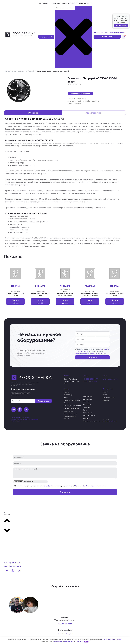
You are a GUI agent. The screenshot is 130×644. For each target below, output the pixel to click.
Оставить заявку (121, 25)
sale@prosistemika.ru (117, 33)
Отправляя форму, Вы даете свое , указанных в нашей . (92, 351)
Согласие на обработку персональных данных (24, 419)
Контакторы (87, 404)
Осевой (31, 71)
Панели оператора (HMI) (72, 400)
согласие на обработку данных (49, 486)
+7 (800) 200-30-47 (101, 33)
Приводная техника (70, 414)
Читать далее (15, 301)
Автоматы (86, 402)
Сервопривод (68, 411)
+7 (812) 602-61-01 (90, 381)
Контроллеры (68, 395)
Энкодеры (86, 407)
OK (86, 641)
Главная (7, 71)
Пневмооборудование (71, 408)
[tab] (33, 112)
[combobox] (65, 8)
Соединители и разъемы (91, 421)
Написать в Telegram (65, 624)
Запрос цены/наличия (80, 94)
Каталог (14, 71)
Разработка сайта (16, 421)
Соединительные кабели (72, 406)
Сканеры (86, 418)
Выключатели (87, 399)
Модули (66, 392)
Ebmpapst (77, 103)
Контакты (87, 3)
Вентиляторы (22, 71)
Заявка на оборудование (110, 421)
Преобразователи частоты (70, 417)
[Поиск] (58, 66)
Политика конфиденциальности (20, 417)
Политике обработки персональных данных (90, 354)
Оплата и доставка (68, 3)
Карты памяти (88, 413)
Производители (44, 3)
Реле (85, 410)
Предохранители (89, 415)
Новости (80, 3)
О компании (56, 3)
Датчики (66, 403)
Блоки (66, 397)
